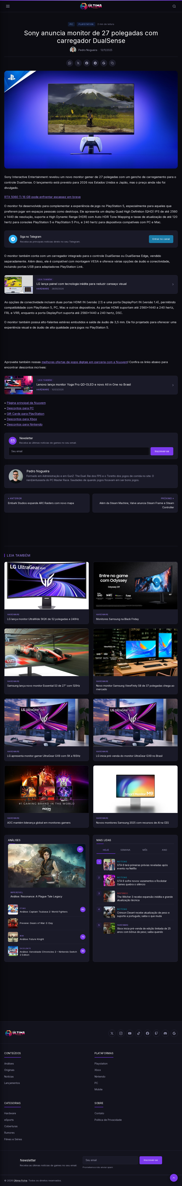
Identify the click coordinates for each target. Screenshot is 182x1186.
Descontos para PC (20, 408)
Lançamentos (12, 1082)
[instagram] (120, 1033)
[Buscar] (174, 6)
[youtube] (129, 1033)
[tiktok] (138, 1033)
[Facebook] (86, 63)
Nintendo (100, 1076)
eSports (9, 1119)
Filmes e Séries (13, 1139)
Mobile (99, 1089)
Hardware (10, 1113)
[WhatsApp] (69, 63)
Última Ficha (20, 1180)
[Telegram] (95, 63)
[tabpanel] (135, 896)
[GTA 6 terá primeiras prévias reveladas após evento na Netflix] (109, 864)
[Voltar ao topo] (174, 1178)
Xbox (98, 1069)
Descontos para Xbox (22, 419)
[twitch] (156, 1033)
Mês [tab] (145, 850)
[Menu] (7, 6)
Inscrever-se (162, 451)
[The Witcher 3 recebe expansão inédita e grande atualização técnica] (109, 896)
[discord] (165, 1033)
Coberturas (11, 1126)
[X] (78, 63)
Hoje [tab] (106, 850)
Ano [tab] (164, 850)
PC (71, 24)
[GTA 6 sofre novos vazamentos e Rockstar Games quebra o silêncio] (109, 880)
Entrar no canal (161, 238)
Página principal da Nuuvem (26, 403)
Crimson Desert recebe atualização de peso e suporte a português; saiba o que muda (143, 914)
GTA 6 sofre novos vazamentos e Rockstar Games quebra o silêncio (142, 883)
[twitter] (112, 1033)
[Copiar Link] (112, 63)
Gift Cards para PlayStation (25, 413)
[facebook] (147, 1033)
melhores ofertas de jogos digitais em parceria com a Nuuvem (85, 362)
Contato (99, 1113)
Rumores (9, 1132)
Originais (9, 1069)
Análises (9, 1063)
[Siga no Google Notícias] (103, 63)
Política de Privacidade (108, 1119)
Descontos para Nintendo (24, 424)
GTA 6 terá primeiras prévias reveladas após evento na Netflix (142, 867)
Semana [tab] (125, 850)
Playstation (86, 24)
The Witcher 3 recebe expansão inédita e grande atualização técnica (145, 898)
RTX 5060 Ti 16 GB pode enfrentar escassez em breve (42, 197)
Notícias (9, 1076)
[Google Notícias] (174, 1033)
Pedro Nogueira (87, 49)
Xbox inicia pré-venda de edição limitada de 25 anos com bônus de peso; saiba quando (144, 930)
